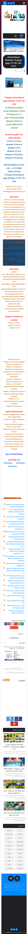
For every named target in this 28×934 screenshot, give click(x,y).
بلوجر (9, 849)
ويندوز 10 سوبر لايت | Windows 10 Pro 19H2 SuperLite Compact (15, 607)
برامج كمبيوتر (20, 849)
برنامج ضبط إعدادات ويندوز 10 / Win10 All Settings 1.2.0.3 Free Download (15, 577)
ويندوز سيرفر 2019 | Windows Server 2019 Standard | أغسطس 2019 (14, 533)
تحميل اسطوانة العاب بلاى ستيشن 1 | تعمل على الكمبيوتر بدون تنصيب (14, 792)
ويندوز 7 (9, 865)
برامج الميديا (9, 846)
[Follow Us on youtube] (11, 929)
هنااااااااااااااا (20, 463)
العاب (20, 838)
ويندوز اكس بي (9, 868)
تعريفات (20, 853)
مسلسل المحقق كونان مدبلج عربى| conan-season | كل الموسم (14, 814)
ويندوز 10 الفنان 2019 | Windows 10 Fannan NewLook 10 (16, 528)
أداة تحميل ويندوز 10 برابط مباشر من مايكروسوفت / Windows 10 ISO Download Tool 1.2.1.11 (14, 254)
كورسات (20, 861)
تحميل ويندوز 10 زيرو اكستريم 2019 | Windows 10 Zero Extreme (16, 612)
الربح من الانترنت (9, 834)
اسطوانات (9, 830)
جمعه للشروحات (9, 932)
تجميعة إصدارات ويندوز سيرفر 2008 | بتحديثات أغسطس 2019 (16, 538)
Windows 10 (11, 141)
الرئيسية (21, 71)
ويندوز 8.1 (20, 868)
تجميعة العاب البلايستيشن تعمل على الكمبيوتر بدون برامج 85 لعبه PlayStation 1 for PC (14, 746)
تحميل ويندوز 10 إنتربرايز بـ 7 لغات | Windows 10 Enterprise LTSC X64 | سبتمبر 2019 (16, 511)
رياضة (20, 857)
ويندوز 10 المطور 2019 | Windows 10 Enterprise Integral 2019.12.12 (16, 582)
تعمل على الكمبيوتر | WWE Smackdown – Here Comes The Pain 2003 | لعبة (14, 770)
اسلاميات (20, 834)
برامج (9, 842)
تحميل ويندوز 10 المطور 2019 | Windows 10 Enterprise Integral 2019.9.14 (15, 523)
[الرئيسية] (21, 36)
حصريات (9, 853)
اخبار (20, 830)
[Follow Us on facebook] (16, 929)
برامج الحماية (20, 846)
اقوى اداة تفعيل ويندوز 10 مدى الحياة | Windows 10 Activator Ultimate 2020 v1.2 (15, 570)
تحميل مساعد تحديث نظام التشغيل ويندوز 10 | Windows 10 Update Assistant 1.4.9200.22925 (14, 260)
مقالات (9, 861)
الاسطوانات (18, 121)
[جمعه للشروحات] (14, 22)
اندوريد (9, 838)
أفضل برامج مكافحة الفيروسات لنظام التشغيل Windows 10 (15, 587)
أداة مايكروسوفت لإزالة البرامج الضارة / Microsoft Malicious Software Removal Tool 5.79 (14, 248)
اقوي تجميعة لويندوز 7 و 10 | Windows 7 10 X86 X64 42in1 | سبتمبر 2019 (15, 505)
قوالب (9, 857)
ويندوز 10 (16, 71)
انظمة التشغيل (20, 842)
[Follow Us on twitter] (14, 929)
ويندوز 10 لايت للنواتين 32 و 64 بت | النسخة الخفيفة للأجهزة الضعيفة (15, 592)
